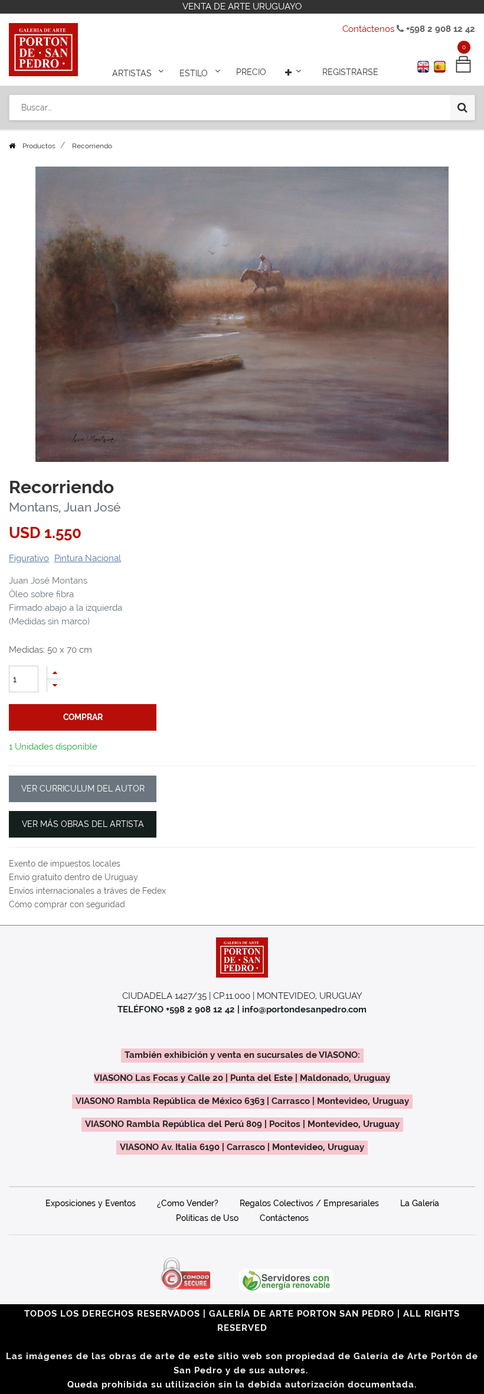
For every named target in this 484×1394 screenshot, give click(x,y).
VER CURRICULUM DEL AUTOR (83, 788)
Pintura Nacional (87, 558)
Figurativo (29, 558)
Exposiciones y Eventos (90, 1203)
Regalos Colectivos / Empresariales (309, 1203)
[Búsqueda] (462, 107)
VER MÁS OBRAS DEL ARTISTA (83, 824)
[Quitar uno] (54, 685)
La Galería (419, 1203)
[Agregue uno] (54, 672)
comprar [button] (83, 717)
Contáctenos (368, 29)
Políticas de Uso (207, 1218)
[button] (294, 72)
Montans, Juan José (64, 507)
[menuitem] (251, 72)
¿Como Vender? (187, 1203)
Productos (38, 146)
